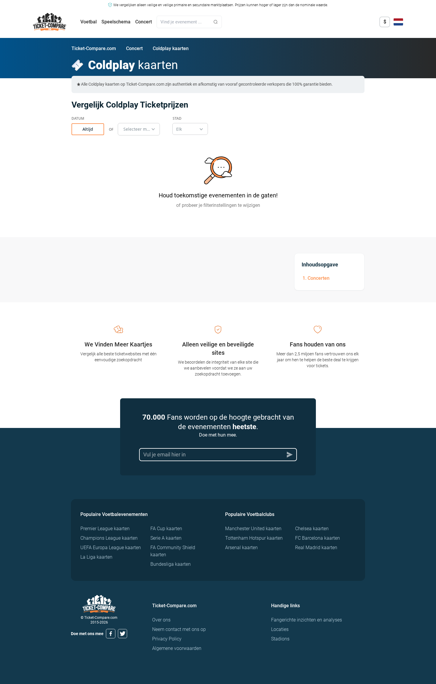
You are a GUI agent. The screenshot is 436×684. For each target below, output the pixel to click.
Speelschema (116, 22)
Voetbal (88, 22)
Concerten (319, 278)
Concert (143, 22)
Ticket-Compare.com (93, 48)
